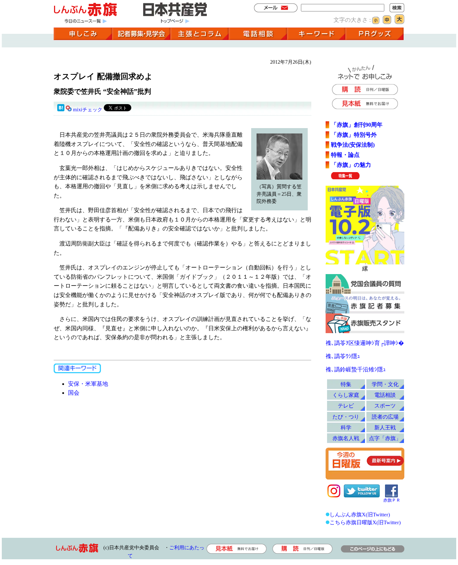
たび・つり (345, 417)
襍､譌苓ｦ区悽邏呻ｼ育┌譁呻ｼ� (365, 343)
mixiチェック (87, 109)
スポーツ (385, 406)
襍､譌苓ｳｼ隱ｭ (343, 356)
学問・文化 (385, 384)
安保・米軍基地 (88, 384)
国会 (73, 393)
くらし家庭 (345, 395)
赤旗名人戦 (345, 438)
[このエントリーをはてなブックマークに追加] (60, 109)
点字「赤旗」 (385, 438)
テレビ (346, 406)
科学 (346, 427)
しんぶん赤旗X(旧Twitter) (360, 514)
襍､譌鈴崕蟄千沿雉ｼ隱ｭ (356, 369)
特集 (346, 384)
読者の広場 (385, 417)
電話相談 (385, 395)
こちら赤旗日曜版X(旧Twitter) (365, 522)
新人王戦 (385, 427)
